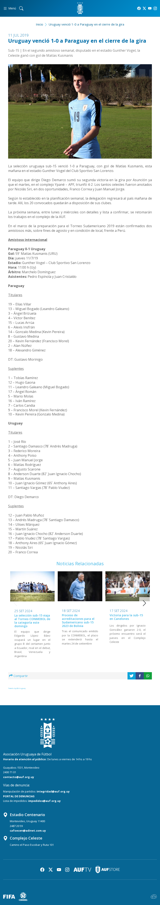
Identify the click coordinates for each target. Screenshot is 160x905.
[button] (144, 603)
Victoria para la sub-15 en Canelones (126, 617)
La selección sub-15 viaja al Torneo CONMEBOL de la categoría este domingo (32, 620)
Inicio (39, 24)
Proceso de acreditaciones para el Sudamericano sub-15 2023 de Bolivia (78, 620)
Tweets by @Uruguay (17, 688)
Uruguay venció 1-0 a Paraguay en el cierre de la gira (86, 24)
